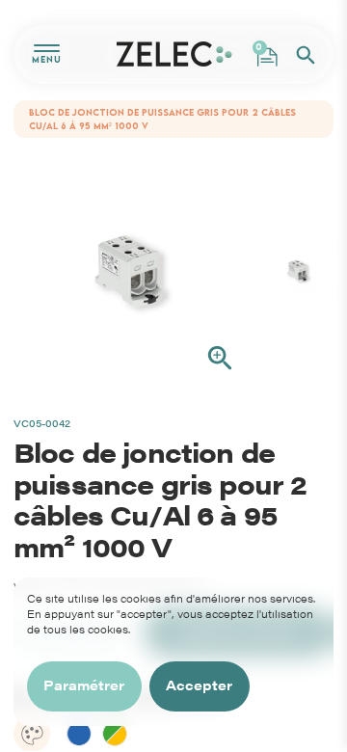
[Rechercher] (305, 55)
